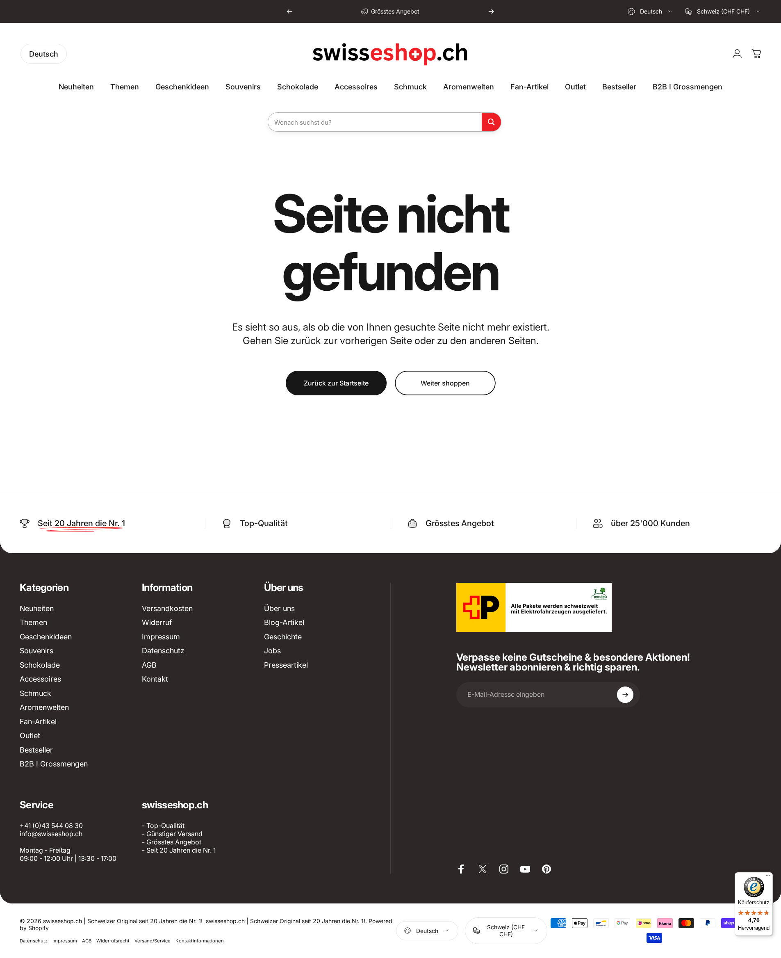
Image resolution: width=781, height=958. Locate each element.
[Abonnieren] (625, 695)
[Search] (491, 122)
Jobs (272, 650)
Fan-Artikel (38, 721)
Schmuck (35, 693)
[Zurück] (289, 11)
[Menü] (768, 877)
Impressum (161, 636)
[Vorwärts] (491, 11)
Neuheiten (37, 608)
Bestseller (36, 750)
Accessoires (40, 679)
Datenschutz (163, 650)
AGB (149, 665)
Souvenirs (36, 650)
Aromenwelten (44, 707)
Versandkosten (167, 608)
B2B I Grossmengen (54, 764)
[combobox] (651, 11)
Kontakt (155, 679)
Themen (33, 622)
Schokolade (40, 665)
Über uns (279, 608)
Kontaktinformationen (199, 941)
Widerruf (157, 622)
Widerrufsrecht (113, 941)
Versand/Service (152, 941)
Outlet (30, 735)
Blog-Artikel (284, 622)
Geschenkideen (46, 636)
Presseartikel (286, 665)
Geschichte (283, 636)
